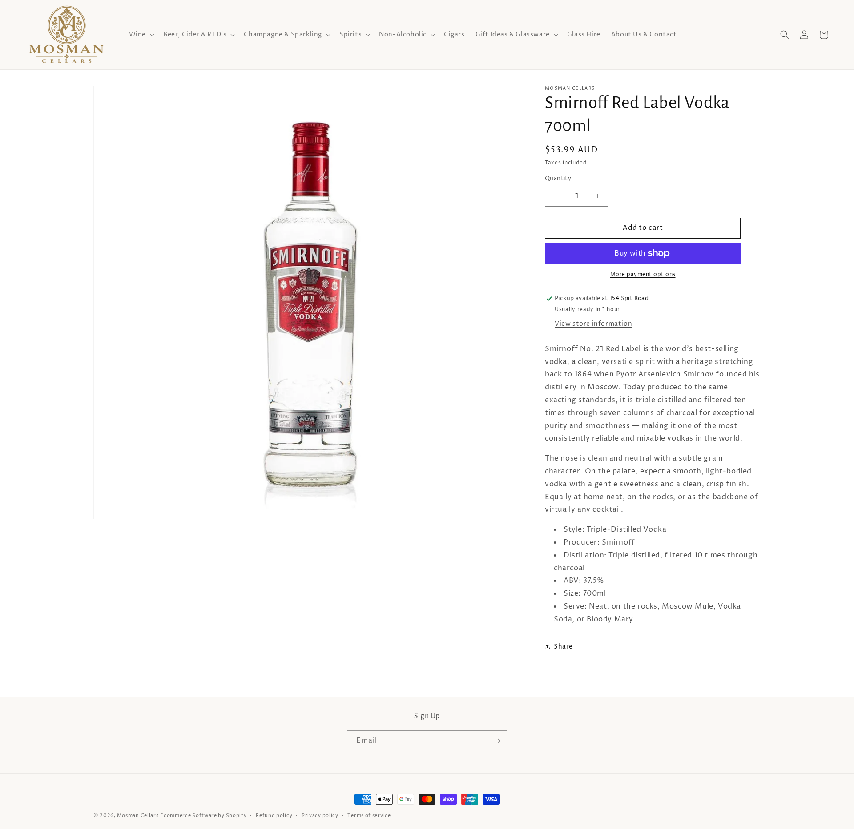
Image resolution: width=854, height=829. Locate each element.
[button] (141, 34)
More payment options (643, 274)
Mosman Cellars (138, 815)
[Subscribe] (497, 740)
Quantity (558, 178)
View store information (593, 324)
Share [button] (563, 646)
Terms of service (369, 815)
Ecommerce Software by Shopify (203, 815)
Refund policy (274, 815)
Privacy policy (320, 815)
